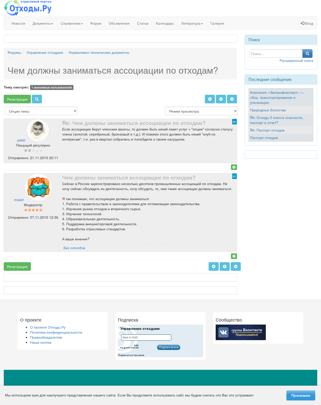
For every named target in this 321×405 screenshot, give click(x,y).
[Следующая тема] (232, 99)
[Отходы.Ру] (27, 8)
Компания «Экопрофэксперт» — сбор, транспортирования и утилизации (277, 97)
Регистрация (17, 99)
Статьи (142, 23)
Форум (95, 23)
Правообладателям (46, 337)
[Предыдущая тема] (210, 99)
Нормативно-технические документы (99, 52)
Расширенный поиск (296, 60)
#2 (234, 122)
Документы (42, 23)
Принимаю (300, 395)
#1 (234, 176)
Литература (190, 23)
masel (19, 199)
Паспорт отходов (264, 137)
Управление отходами (45, 52)
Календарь (165, 23)
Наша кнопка (40, 342)
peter (21, 140)
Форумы (14, 52)
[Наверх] (234, 167)
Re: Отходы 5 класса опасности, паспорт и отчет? (276, 120)
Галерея (217, 23)
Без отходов (74, 247)
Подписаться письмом (131, 355)
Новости (18, 23)
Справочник (70, 23)
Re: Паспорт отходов (267, 129)
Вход (308, 23)
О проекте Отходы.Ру (47, 327)
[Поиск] (37, 99)
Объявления (119, 23)
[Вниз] (221, 99)
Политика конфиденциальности (56, 332)
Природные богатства (268, 109)
